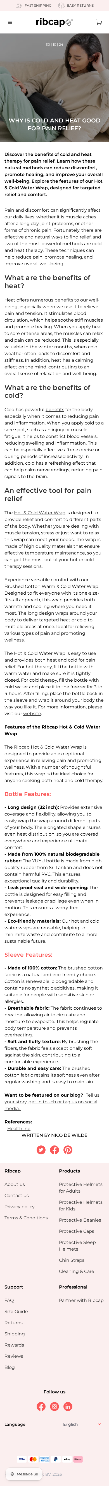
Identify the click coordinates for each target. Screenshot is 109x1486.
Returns (13, 1322)
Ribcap (22, 747)
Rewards (14, 1345)
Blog (9, 1367)
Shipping (14, 1334)
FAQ (9, 1300)
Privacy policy (19, 1206)
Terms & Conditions (26, 1217)
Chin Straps (71, 1260)
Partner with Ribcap (81, 1300)
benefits (63, 300)
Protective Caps (76, 1231)
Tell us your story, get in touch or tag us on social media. (51, 1101)
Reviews (13, 1356)
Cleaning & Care (76, 1271)
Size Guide (16, 1311)
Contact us (16, 1195)
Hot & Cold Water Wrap (39, 512)
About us (14, 1184)
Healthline (18, 1128)
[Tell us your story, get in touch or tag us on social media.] (20, 1108)
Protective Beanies (80, 1220)
